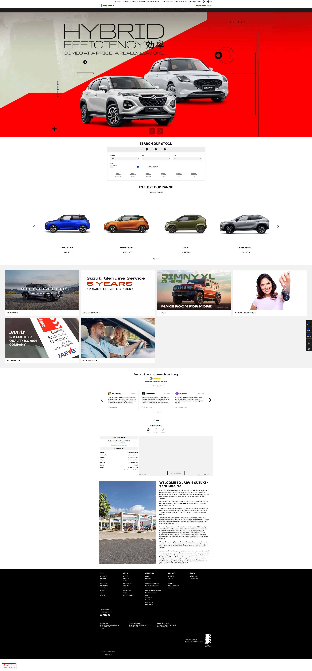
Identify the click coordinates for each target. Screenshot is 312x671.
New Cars (125, 576)
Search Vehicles (152, 167)
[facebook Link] (204, 1)
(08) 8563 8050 (164, 626)
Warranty (148, 581)
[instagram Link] (208, 1)
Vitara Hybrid (104, 585)
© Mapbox (200, 475)
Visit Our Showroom (156, 192)
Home (127, 10)
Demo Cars (126, 578)
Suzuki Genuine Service (151, 585)
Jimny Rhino (103, 595)
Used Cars (126, 581)
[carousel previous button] (152, 131)
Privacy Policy (194, 576)
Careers (170, 581)
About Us (170, 578)
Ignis (101, 581)
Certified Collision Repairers (153, 590)
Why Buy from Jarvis (173, 585)
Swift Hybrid (103, 576)
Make (143, 155)
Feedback (170, 583)
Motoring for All (127, 590)
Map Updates (149, 604)
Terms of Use (194, 578)
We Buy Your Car (172, 588)
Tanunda (156, 420)
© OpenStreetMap (208, 475)
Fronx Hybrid (103, 583)
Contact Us (171, 576)
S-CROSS (102, 588)
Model (174, 155)
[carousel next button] (160, 131)
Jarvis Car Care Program (152, 583)
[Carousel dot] (154, 258)
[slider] (111, 167)
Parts (182, 10)
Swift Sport (103, 578)
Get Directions (176, 473)
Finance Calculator (128, 595)
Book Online (148, 588)
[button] (9, 666)
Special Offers (162, 10)
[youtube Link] (206, 1)
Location (112, 155)
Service (174, 10)
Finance (199, 10)
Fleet (190, 10)
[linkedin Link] (211, 1)
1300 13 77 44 (135, 626)
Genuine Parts (149, 602)
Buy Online (148, 600)
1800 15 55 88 (121, 443)
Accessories (148, 597)
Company (209, 10)
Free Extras (148, 578)
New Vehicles (138, 10)
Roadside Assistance (151, 593)
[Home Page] (107, 5)
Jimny (102, 593)
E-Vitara (102, 590)
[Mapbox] (143, 474)
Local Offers (126, 585)
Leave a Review (157, 386)
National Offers (127, 583)
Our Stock (150, 10)
